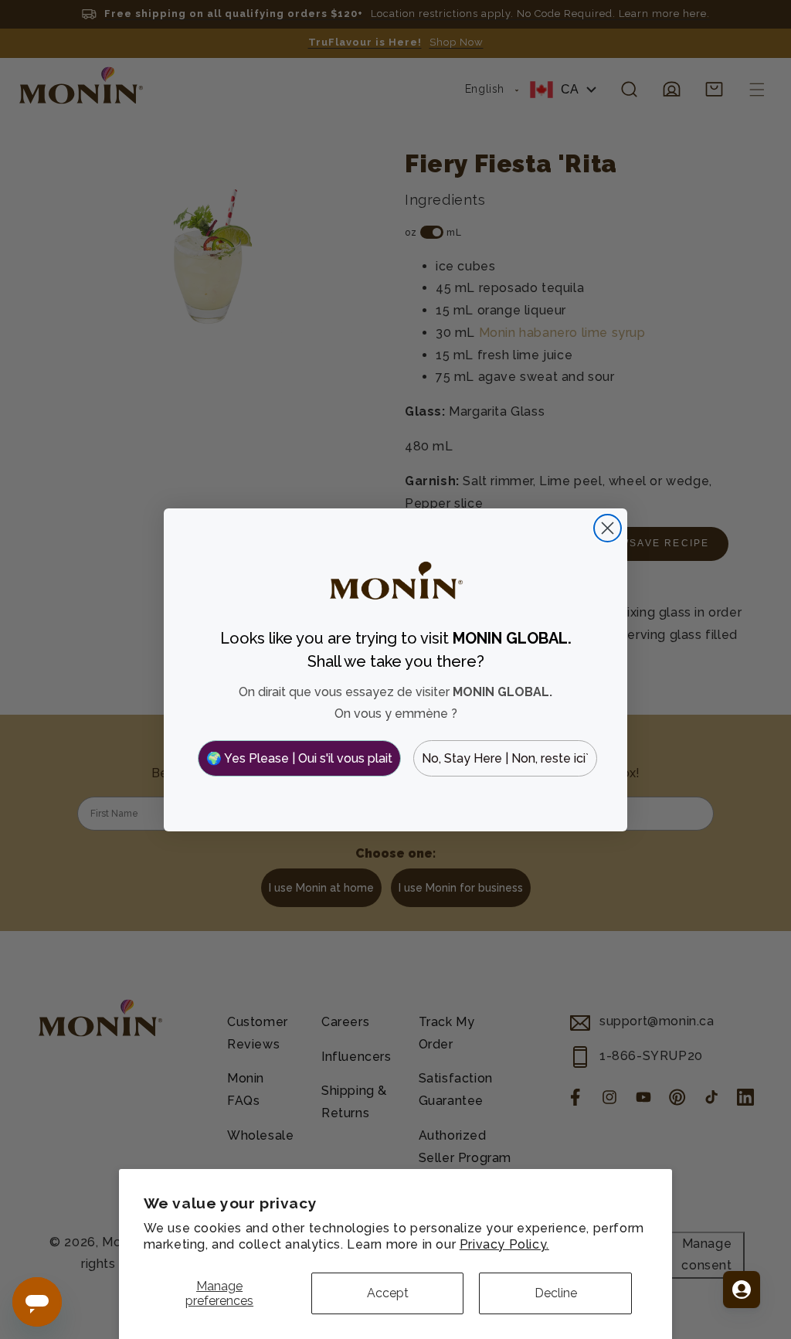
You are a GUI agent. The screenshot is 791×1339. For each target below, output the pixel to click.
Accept (388, 1293)
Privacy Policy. (504, 1244)
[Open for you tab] (741, 1289)
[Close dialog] (607, 528)
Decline (556, 1293)
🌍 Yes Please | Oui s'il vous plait (299, 758)
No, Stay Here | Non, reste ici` (505, 758)
